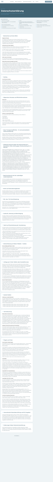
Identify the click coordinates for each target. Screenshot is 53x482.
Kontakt (37, 1)
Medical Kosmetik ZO (18, 1)
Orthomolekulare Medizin (27, 1)
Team (33, 1)
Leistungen (12, 1)
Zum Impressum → (16, 435)
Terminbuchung (48, 1)
